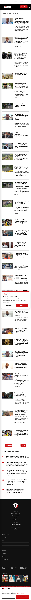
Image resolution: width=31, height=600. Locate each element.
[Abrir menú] (2, 7)
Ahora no (9, 305)
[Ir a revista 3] (18, 578)
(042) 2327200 (15, 515)
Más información (21, 593)
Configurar (8, 597)
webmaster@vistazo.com (15, 519)
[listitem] (12, 528)
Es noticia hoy (5, 2)
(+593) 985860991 (15, 513)
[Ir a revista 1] (5, 578)
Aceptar (22, 597)
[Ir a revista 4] (25, 578)
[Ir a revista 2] (12, 578)
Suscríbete (24, 7)
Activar (22, 305)
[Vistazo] (7, 7)
